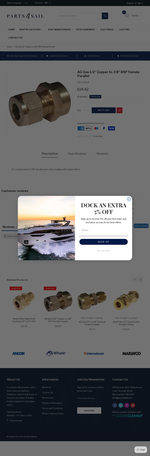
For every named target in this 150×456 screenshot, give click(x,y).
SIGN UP (103, 241)
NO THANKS (103, 250)
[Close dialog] (129, 199)
